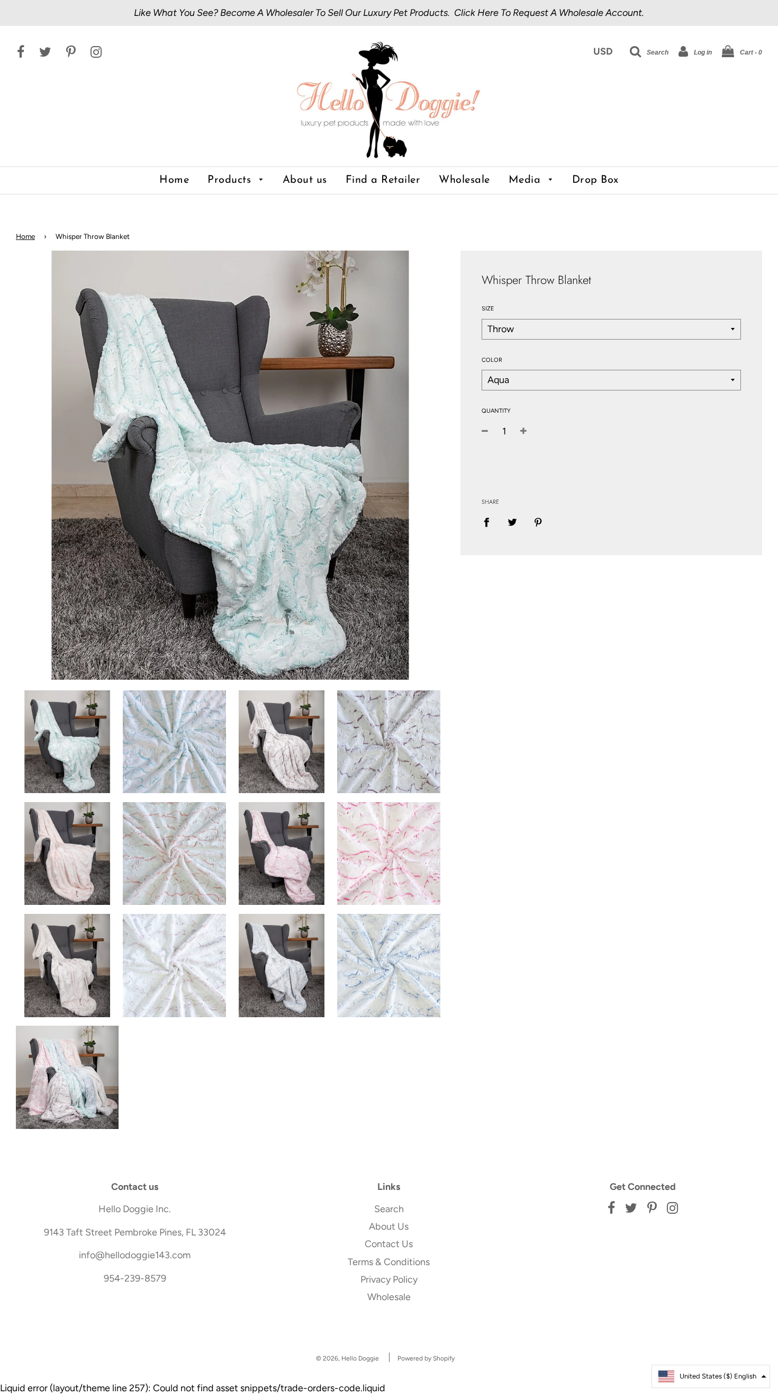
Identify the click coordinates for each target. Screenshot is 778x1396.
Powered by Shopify (426, 1358)
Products (231, 180)
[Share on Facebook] (490, 521)
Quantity (496, 410)
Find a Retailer (383, 180)
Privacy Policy (389, 1279)
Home (174, 180)
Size (488, 308)
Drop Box (595, 180)
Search (389, 1209)
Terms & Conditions (389, 1262)
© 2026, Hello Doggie (347, 1358)
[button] (711, 1376)
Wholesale (464, 180)
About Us (389, 1226)
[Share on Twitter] (512, 521)
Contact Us (389, 1244)
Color (492, 360)
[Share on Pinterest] (538, 521)
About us (305, 180)
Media (526, 180)
